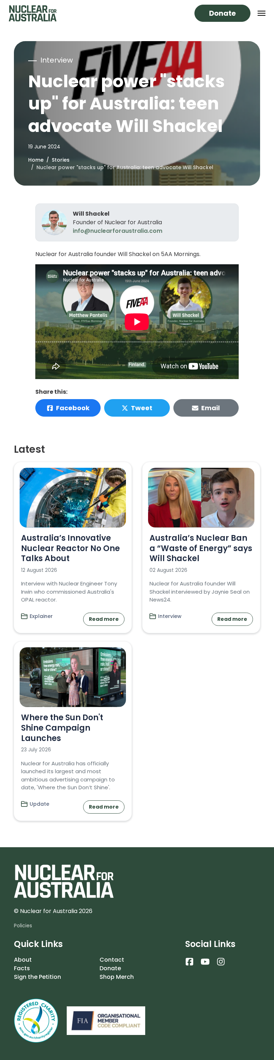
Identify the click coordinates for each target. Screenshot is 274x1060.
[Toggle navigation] (261, 13)
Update (39, 804)
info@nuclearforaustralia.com (117, 231)
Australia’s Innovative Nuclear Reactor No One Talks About (70, 548)
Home (36, 159)
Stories (61, 159)
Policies (23, 925)
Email (210, 407)
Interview (170, 616)
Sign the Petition (37, 977)
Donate (222, 13)
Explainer (41, 616)
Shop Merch (117, 977)
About (23, 960)
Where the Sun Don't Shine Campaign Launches (62, 728)
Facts (22, 968)
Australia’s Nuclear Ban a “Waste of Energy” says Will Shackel (200, 548)
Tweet (141, 407)
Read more (104, 619)
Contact (112, 960)
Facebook (73, 407)
